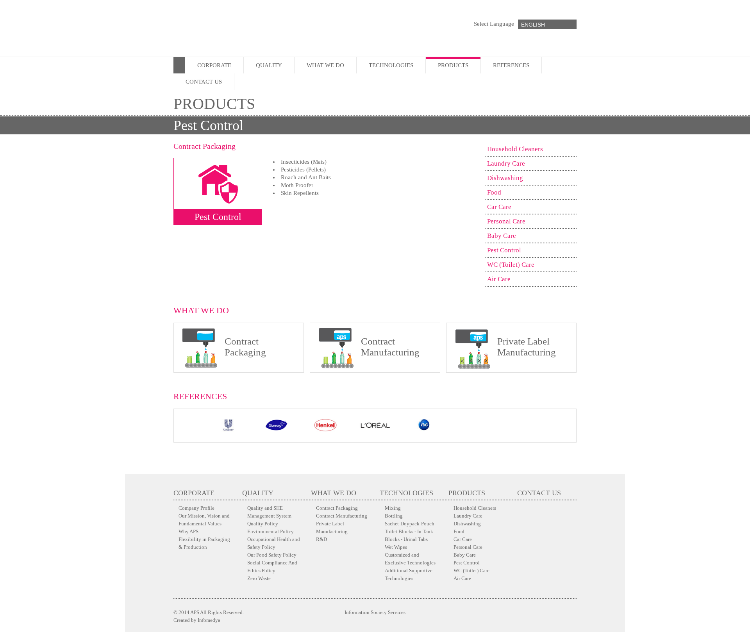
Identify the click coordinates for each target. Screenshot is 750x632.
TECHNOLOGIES (391, 65)
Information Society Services (375, 612)
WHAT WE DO (325, 65)
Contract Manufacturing (341, 516)
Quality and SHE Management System (269, 512)
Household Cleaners (515, 149)
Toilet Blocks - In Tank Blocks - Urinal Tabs (409, 535)
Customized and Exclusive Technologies (410, 559)
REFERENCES (511, 65)
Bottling (394, 516)
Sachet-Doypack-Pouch (409, 524)
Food (494, 192)
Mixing (393, 508)
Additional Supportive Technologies (408, 574)
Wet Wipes (396, 547)
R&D (321, 539)
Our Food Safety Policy (271, 555)
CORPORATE (214, 65)
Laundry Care (506, 163)
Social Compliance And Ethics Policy (272, 566)
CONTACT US (204, 82)
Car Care (499, 207)
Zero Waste (259, 578)
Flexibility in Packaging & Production (204, 543)
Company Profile (196, 508)
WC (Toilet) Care (510, 264)
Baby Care (501, 235)
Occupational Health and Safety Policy (273, 543)
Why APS (188, 531)
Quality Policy (262, 524)
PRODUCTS (453, 65)
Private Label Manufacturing (332, 527)
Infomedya (209, 620)
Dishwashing (505, 178)
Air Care (499, 279)
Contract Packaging (337, 508)
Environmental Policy (270, 531)
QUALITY (269, 65)
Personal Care (506, 221)
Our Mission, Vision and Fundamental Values (204, 520)
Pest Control (504, 250)
